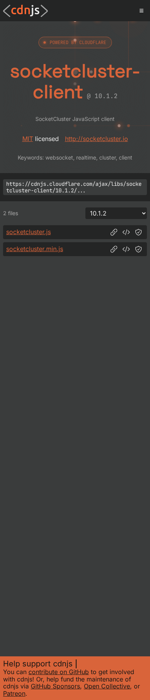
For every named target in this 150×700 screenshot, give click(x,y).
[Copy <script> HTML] (126, 232)
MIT (27, 139)
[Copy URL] (113, 232)
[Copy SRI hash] (138, 232)
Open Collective (107, 686)
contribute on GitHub (58, 672)
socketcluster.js (28, 231)
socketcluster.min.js (34, 248)
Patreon (14, 693)
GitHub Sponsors (55, 686)
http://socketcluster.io (96, 139)
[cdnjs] (25, 11)
